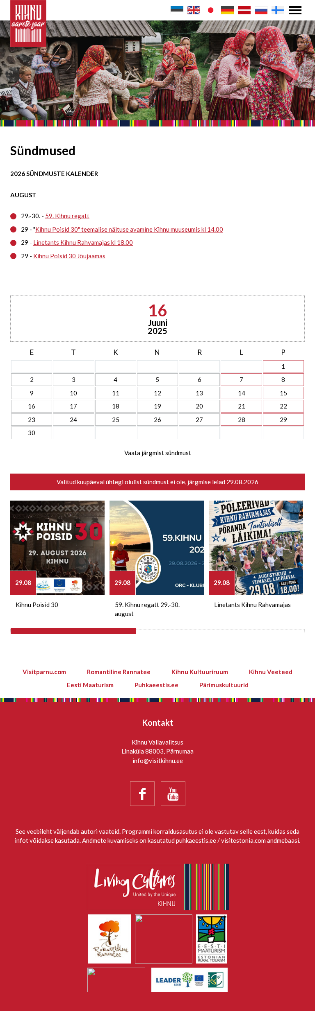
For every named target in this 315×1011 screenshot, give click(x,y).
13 (199, 393)
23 (31, 419)
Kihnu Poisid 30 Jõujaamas (69, 256)
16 (31, 406)
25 (115, 419)
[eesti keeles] (177, 10)
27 (199, 419)
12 (157, 393)
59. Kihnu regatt (67, 215)
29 (283, 419)
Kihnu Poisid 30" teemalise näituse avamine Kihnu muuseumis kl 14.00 (129, 229)
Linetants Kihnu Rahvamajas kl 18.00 (83, 242)
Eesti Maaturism (90, 684)
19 (157, 406)
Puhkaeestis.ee (156, 684)
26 (157, 419)
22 (283, 406)
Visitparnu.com (44, 671)
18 (115, 406)
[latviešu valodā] (244, 10)
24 (73, 419)
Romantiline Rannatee (119, 671)
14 (241, 393)
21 (241, 406)
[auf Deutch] (227, 10)
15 (283, 393)
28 (241, 419)
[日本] (210, 10)
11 (115, 393)
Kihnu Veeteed (270, 671)
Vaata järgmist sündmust (157, 452)
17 (73, 406)
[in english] (193, 10)
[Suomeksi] (278, 10)
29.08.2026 (242, 481)
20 (199, 406)
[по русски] (261, 10)
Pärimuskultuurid (224, 684)
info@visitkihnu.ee (157, 760)
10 (73, 393)
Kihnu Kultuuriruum (199, 671)
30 (31, 432)
